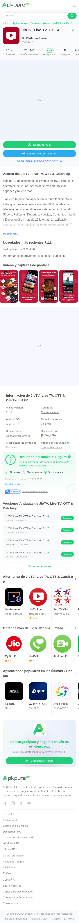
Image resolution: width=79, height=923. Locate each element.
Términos (55, 919)
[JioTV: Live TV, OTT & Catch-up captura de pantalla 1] (28, 286)
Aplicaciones (19, 23)
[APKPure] (16, 5)
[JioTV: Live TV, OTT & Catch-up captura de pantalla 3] (68, 286)
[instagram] (13, 803)
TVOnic (7, 873)
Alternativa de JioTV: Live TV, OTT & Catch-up (38, 579)
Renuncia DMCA (38, 919)
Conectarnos (10, 903)
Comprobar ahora (51, 447)
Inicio (6, 23)
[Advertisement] (39, 99)
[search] (72, 16)
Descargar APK (12, 831)
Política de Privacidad (16, 919)
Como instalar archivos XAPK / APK (37, 160)
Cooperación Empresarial (18, 897)
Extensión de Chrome (15, 825)
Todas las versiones (39, 566)
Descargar (67, 518)
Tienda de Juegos (13, 861)
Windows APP (11, 843)
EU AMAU (69, 919)
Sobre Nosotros (12, 885)
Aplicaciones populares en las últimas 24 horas (37, 673)
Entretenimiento (39, 23)
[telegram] (5, 803)
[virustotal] (69, 457)
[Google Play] (57, 436)
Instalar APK (10, 819)
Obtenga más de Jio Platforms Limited (33, 628)
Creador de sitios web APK (18, 837)
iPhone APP (10, 849)
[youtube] (29, 803)
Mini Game (9, 867)
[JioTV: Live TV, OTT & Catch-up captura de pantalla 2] (48, 286)
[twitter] (21, 803)
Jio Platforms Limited (35, 38)
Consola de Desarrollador (18, 891)
